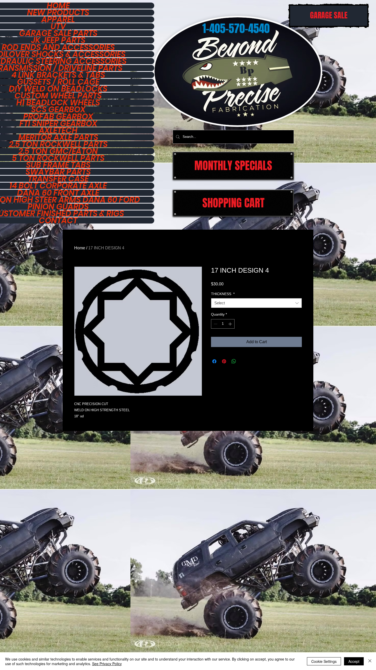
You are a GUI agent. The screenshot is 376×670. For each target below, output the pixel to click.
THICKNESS (223, 294)
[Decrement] (215, 323)
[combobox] (256, 303)
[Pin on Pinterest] (224, 361)
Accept (353, 661)
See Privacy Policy (107, 663)
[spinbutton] (222, 323)
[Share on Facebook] (214, 361)
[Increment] (230, 323)
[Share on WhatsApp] (234, 361)
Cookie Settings (324, 661)
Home (79, 248)
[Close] (370, 661)
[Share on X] (243, 361)
